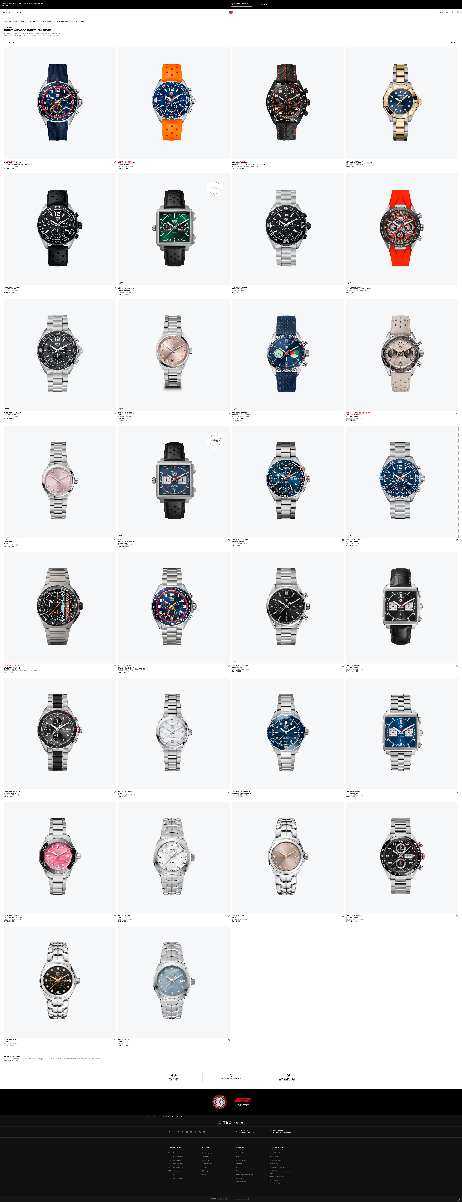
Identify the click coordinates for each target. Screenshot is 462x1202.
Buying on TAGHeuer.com (244, 1174)
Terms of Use (274, 1164)
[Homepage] (231, 12)
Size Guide (239, 1178)
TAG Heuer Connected (175, 1156)
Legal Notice (274, 1180)
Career (204, 1167)
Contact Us (239, 1153)
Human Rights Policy (277, 1167)
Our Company (207, 1153)
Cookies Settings (275, 1160)
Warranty (239, 1164)
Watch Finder (173, 1153)
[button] (452, 12)
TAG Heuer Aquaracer (175, 1167)
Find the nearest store (246, 1131)
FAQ (237, 1156)
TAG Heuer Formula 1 (175, 1164)
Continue (266, 4)
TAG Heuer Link (173, 1174)
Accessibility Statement (278, 1184)
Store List (205, 1174)
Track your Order (241, 1182)
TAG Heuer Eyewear (175, 1178)
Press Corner (206, 1164)
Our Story (205, 1156)
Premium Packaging (231, 1078)
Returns (238, 1171)
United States (240, 4)
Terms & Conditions (276, 1153)
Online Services (241, 1160)
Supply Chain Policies (277, 1177)
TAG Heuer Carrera (174, 1160)
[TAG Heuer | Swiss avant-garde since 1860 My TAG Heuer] (231, 1123)
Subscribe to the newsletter (282, 1131)
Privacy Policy (274, 1156)
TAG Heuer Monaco (175, 1171)
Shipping (239, 1167)
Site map (205, 1171)
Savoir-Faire (206, 1160)
